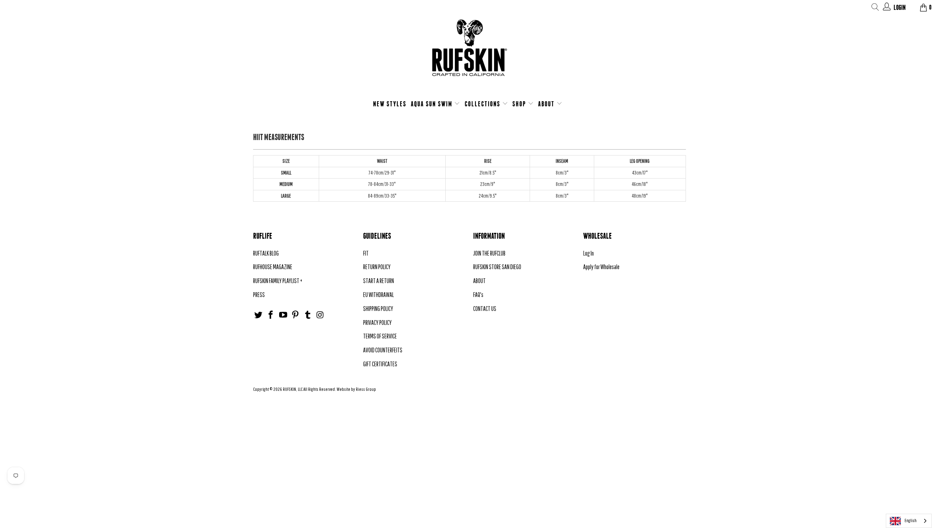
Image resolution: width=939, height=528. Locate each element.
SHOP (520, 103)
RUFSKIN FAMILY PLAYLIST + (277, 280)
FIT (366, 253)
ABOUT (547, 103)
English (911, 520)
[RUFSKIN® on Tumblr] (308, 315)
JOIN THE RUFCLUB (489, 253)
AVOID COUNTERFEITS (382, 349)
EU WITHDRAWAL (378, 294)
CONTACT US (484, 308)
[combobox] (909, 521)
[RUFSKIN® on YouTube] (283, 315)
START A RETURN (378, 280)
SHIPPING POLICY (378, 308)
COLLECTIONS (483, 103)
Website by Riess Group (356, 389)
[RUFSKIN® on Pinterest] (295, 315)
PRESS (259, 294)
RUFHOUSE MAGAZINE (272, 266)
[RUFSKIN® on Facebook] (271, 315)
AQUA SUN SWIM (432, 103)
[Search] (875, 8)
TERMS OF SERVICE (380, 336)
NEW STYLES (389, 103)
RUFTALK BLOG (266, 253)
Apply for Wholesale (601, 266)
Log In (588, 253)
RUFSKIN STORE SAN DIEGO (497, 266)
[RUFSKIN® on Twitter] (258, 315)
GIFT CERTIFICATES (380, 363)
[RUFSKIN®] (469, 52)
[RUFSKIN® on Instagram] (320, 315)
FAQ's (478, 294)
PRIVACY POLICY (377, 322)
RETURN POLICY (377, 266)
